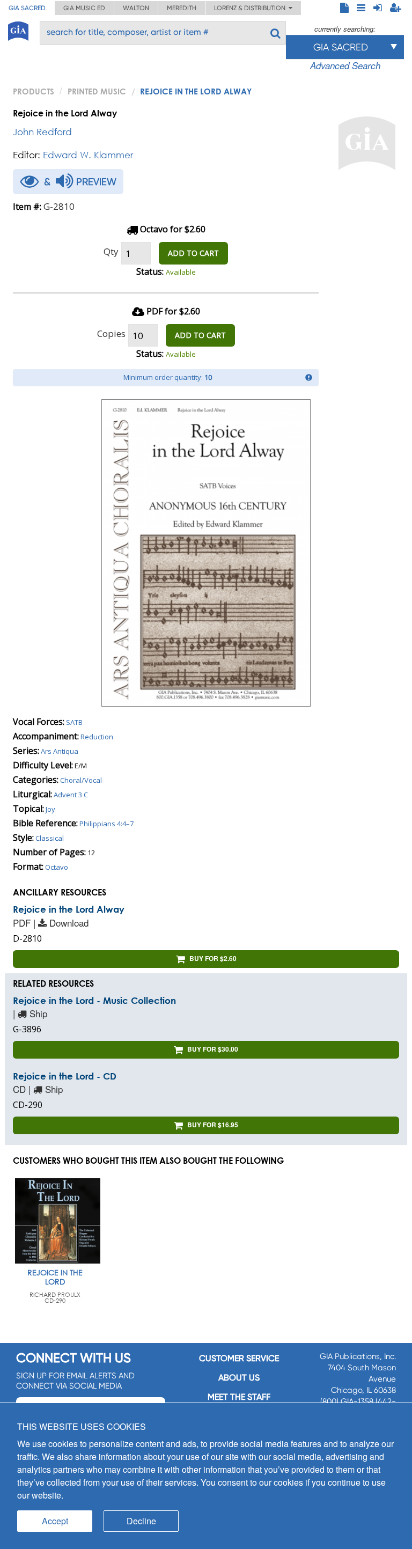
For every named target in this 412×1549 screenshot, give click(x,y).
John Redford (42, 131)
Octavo (56, 867)
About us (239, 1377)
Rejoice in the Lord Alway (68, 909)
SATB (74, 722)
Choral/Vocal (81, 780)
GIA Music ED (84, 8)
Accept (55, 1521)
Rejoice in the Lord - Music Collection (94, 1000)
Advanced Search (345, 65)
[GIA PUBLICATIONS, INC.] (18, 29)
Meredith (181, 8)
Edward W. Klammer (88, 154)
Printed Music (97, 91)
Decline (141, 1521)
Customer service (239, 1358)
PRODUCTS (33, 91)
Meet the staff (239, 1397)
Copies (111, 333)
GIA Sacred (27, 8)
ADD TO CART (193, 253)
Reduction (96, 737)
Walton (136, 8)
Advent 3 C (71, 794)
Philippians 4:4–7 (106, 823)
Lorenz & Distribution (251, 8)
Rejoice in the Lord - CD (64, 1076)
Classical (49, 838)
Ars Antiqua (59, 751)
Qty (111, 251)
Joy (50, 809)
